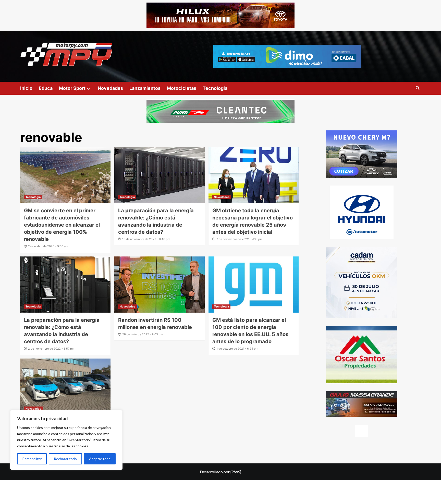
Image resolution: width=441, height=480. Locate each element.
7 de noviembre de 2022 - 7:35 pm (239, 239)
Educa (46, 88)
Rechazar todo (65, 459)
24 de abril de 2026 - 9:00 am (48, 246)
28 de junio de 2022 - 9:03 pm (142, 334)
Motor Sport (72, 88)
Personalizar (32, 459)
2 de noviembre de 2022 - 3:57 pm (51, 348)
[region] (66, 440)
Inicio (26, 88)
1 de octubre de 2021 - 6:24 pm (237, 348)
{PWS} (235, 471)
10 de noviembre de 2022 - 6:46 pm (146, 239)
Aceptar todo (100, 459)
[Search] (417, 88)
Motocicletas (181, 88)
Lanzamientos (145, 88)
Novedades (110, 88)
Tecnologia (215, 88)
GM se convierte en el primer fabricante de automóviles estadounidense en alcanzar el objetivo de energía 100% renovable (62, 224)
